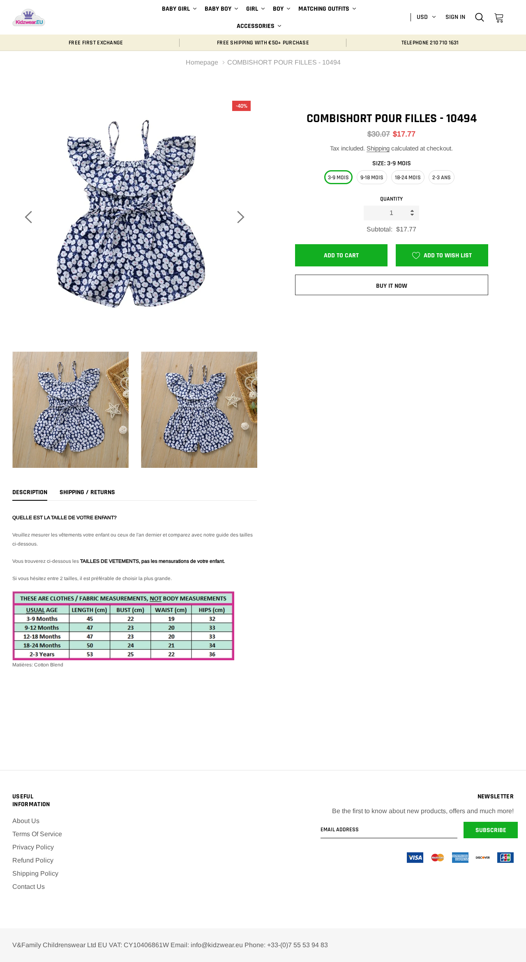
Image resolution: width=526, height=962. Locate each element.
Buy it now (391, 286)
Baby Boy (218, 9)
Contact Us (28, 886)
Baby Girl (176, 9)
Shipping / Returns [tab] (87, 492)
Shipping (378, 148)
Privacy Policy (33, 847)
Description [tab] (29, 492)
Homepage (202, 62)
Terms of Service (37, 833)
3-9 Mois (338, 177)
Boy (278, 9)
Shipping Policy (35, 873)
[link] (479, 17)
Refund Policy (32, 860)
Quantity (391, 199)
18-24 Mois (408, 177)
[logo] (28, 17)
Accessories (256, 26)
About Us (25, 820)
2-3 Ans (441, 177)
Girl (252, 9)
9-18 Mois (371, 177)
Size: (391, 163)
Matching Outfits (323, 9)
